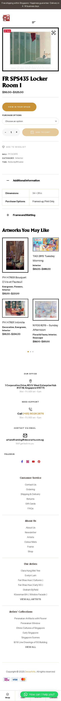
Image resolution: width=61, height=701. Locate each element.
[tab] (30, 180)
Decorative (8, 327)
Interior (19, 158)
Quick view (19, 270)
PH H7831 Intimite (13, 322)
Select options (13, 259)
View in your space (19, 107)
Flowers (18, 286)
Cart (23, 697)
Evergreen (7, 286)
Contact (53, 697)
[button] (53, 33)
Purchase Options (11, 115)
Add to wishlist (16, 147)
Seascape (38, 338)
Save (8, 31)
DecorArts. (30, 671)
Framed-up (38, 201)
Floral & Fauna (40, 334)
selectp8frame (15, 162)
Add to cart (43, 132)
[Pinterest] (39, 461)
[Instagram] (27, 461)
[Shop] (7, 694)
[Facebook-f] (22, 461)
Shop (7, 697)
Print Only (49, 201)
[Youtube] (33, 461)
